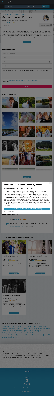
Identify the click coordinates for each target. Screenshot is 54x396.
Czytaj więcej (7, 205)
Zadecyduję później (9, 211)
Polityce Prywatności (42, 199)
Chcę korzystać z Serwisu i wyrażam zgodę (27, 209)
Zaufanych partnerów (24, 197)
